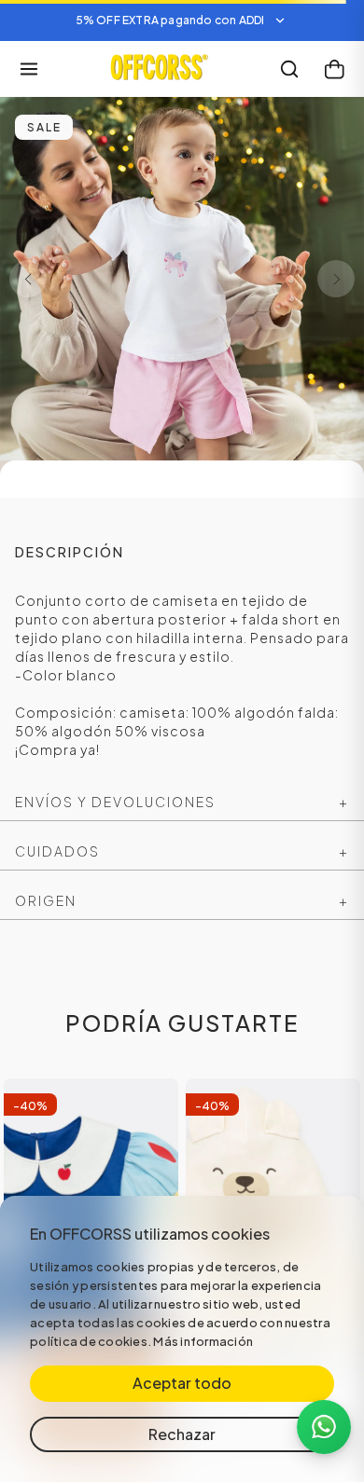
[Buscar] (289, 69)
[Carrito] (334, 69)
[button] (182, 20)
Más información (203, 1341)
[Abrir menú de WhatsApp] (324, 1427)
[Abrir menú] (29, 69)
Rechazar (182, 1434)
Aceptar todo (182, 1383)
